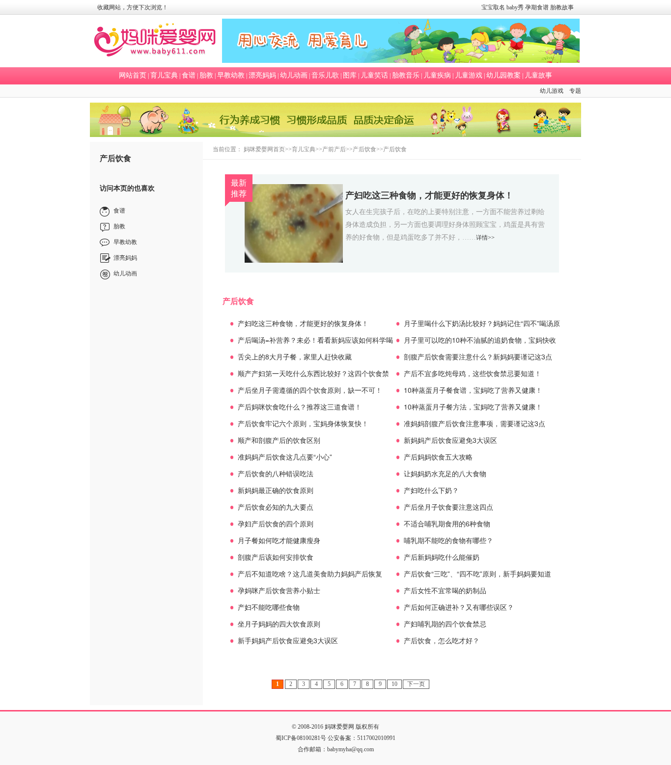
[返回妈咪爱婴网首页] (155, 41)
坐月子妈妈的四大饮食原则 (279, 623)
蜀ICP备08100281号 (301, 738)
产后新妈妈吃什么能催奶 (441, 557)
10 (394, 684)
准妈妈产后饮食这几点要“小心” (285, 457)
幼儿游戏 (551, 90)
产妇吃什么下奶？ (431, 490)
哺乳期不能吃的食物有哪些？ (448, 540)
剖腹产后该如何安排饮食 (275, 557)
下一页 (416, 684)
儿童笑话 (374, 75)
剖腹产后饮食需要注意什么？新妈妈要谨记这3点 (478, 356)
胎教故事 (562, 7)
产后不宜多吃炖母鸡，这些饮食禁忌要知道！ (472, 373)
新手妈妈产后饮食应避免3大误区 (288, 640)
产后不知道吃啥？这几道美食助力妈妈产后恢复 (310, 573)
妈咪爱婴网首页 (264, 149)
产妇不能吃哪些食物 (269, 607)
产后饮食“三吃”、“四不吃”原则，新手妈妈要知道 (477, 573)
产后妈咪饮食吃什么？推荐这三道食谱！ (300, 406)
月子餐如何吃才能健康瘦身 (279, 540)
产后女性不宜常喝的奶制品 (445, 590)
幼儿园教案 (503, 75)
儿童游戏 (468, 75)
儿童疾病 (437, 75)
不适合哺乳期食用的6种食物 (447, 523)
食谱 (189, 75)
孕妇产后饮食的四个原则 (275, 523)
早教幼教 (231, 75)
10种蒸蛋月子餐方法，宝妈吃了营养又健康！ (473, 406)
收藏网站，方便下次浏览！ (132, 7)
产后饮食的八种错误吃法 (275, 473)
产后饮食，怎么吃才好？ (441, 640)
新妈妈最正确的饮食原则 (275, 490)
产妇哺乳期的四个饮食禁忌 (445, 623)
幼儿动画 (294, 75)
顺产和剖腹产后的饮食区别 (279, 440)
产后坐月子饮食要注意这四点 (448, 507)
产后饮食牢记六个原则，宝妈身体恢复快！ (303, 423)
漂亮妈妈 (262, 75)
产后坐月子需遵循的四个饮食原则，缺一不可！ (310, 390)
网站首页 (132, 75)
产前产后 (334, 149)
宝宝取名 (493, 7)
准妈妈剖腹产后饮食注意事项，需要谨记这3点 (474, 423)
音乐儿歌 (325, 75)
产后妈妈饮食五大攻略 (438, 457)
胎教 (206, 75)
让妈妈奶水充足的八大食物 (445, 473)
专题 (575, 90)
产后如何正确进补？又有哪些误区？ (459, 607)
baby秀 (515, 7)
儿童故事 (538, 75)
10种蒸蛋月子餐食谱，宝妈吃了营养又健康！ (473, 390)
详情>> (485, 237)
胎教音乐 (405, 75)
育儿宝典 (164, 75)
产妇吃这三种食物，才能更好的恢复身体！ (429, 195)
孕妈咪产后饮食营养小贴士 (279, 590)
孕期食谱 (537, 7)
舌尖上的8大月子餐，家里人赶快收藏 (295, 356)
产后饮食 (364, 149)
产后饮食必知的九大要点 (275, 507)
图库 (350, 75)
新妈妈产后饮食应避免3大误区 (450, 440)
